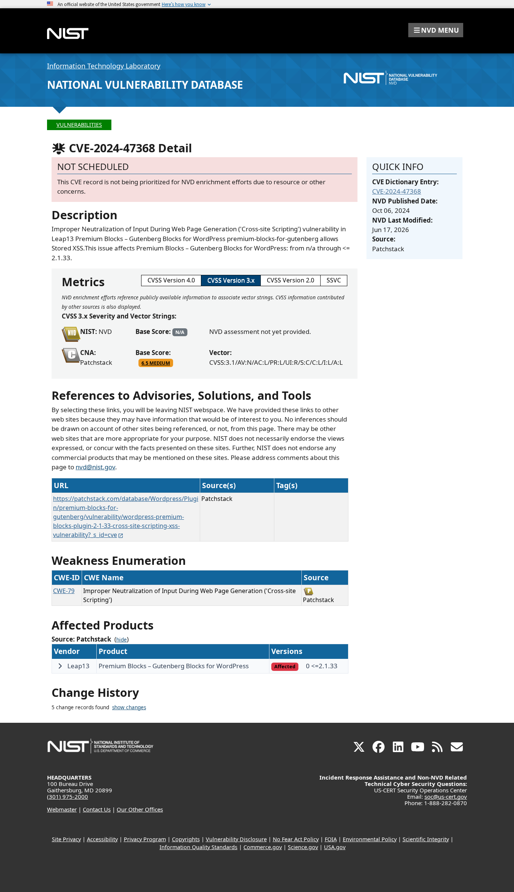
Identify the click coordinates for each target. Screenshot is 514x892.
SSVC (334, 280)
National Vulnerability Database (145, 84)
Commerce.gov (262, 847)
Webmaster (62, 809)
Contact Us (97, 809)
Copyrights (186, 839)
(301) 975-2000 (67, 796)
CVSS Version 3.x (230, 280)
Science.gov (303, 847)
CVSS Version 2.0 (290, 280)
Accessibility (102, 839)
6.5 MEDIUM (155, 363)
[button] (435, 30)
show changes (129, 707)
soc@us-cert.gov (445, 796)
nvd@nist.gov (95, 467)
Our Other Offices (140, 809)
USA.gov (334, 847)
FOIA (331, 839)
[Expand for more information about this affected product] (60, 666)
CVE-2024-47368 (396, 191)
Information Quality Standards (198, 847)
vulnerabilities (79, 124)
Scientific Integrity (426, 839)
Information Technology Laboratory (103, 65)
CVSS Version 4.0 (171, 280)
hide (121, 639)
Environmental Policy (370, 839)
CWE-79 (64, 591)
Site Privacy (66, 839)
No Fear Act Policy (296, 839)
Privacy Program (145, 839)
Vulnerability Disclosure (236, 839)
